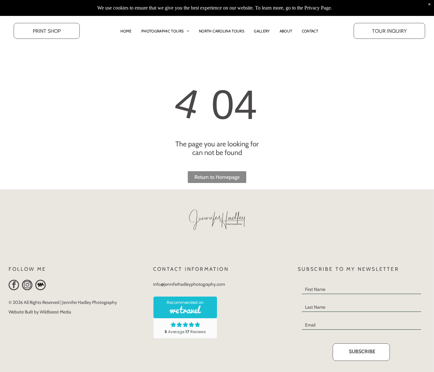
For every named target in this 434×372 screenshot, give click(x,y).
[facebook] (14, 286)
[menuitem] (126, 31)
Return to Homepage (217, 177)
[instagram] (27, 286)
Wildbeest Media (55, 312)
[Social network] (40, 286)
